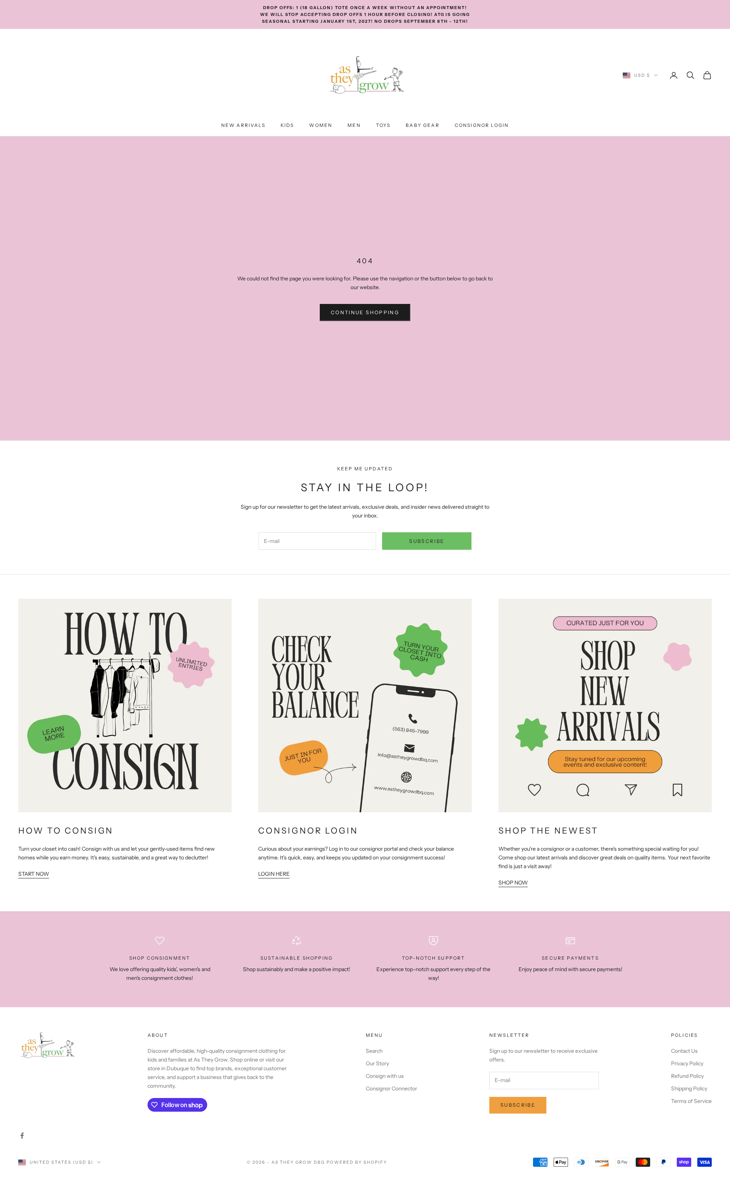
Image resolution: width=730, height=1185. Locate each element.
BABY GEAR (422, 125)
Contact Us (684, 1050)
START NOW (33, 873)
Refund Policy (687, 1076)
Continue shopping (365, 312)
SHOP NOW (513, 882)
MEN (354, 125)
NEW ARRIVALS (243, 125)
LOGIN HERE (274, 873)
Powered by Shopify (357, 1162)
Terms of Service (691, 1101)
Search (374, 1050)
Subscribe (426, 541)
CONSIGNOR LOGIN (482, 125)
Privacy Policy (687, 1063)
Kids (287, 125)
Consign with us (385, 1076)
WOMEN (320, 125)
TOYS (383, 125)
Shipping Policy (689, 1088)
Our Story (377, 1063)
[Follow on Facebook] (22, 1135)
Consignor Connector (391, 1088)
